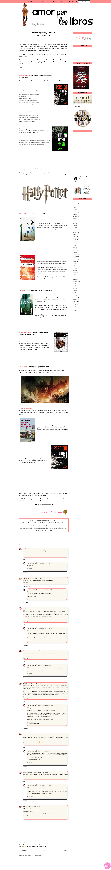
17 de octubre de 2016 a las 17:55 (34, 578)
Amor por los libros (31, 563)
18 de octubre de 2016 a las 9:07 (45, 665)
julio (74, 220)
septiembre (75, 204)
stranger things (47, 530)
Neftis (24, 549)
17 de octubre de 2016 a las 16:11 (33, 549)
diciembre (75, 202)
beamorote (25, 651)
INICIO (30, 1)
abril (74, 207)
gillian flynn (43, 528)
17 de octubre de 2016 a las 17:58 (36, 608)
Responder (25, 556)
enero (74, 231)
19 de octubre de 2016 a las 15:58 (41, 772)
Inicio (45, 850)
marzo (74, 209)
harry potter (49, 528)
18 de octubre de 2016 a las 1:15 (34, 683)
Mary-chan (25, 608)
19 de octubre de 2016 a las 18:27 (45, 785)
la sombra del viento (59, 528)
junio (74, 205)
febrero (75, 211)
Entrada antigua (64, 850)
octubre (75, 214)
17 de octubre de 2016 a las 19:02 (45, 590)
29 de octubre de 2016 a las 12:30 (33, 806)
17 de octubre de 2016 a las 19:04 (45, 628)
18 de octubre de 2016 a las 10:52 (45, 705)
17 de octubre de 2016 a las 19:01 (45, 563)
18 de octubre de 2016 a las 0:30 (36, 651)
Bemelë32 (25, 734)
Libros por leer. (23, 56)
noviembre (75, 213)
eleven (38, 528)
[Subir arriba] (107, 866)
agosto (74, 218)
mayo (74, 223)
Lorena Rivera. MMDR (28, 772)
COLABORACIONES (57, 1)
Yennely (25, 578)
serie (41, 530)
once (66, 528)
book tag (28, 528)
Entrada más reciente (24, 850)
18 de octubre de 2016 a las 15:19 (35, 734)
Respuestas (27, 560)
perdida (38, 530)
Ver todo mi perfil (82, 179)
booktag (33, 528)
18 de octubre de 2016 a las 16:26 (45, 751)
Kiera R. (25, 683)
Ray (24, 806)
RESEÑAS (37, 1)
